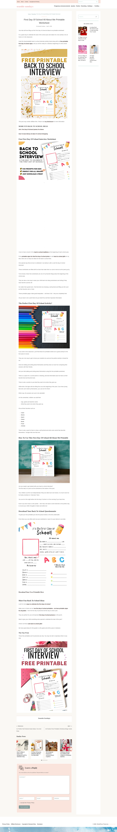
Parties (78, 6)
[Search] (96, 16)
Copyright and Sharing (34, 1)
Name (21, 798)
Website (56, 798)
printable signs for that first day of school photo (36, 256)
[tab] (41, 760)
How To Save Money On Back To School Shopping (33, 133)
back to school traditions (41, 252)
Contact (26, 1)
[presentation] (22, 745)
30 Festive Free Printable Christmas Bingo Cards (58, 728)
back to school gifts (59, 256)
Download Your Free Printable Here (31, 592)
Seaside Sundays (41, 26)
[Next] (71, 749)
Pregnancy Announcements (62, 6)
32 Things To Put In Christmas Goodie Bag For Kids (82, 39)
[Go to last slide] (16, 749)
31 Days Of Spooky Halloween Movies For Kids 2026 (36, 754)
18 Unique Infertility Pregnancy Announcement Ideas (93, 58)
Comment (22, 777)
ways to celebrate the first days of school (38, 604)
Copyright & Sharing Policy (29, 824)
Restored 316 (112, 824)
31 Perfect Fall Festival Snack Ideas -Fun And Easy (28, 729)
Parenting (84, 6)
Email (39, 798)
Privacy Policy (30, 802)
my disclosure (49, 121)
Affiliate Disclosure (16, 824)
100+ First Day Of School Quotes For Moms (31, 129)
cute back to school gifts (35, 623)
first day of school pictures (47, 615)
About (22, 1)
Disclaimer (40, 824)
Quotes (73, 6)
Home (18, 1)
